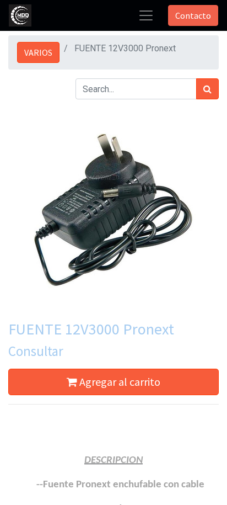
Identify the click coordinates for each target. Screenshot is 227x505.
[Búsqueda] (207, 88)
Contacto (193, 15)
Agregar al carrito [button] (118, 382)
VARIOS (38, 52)
